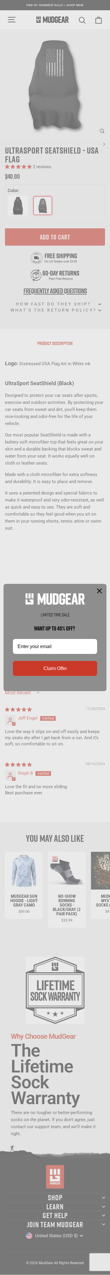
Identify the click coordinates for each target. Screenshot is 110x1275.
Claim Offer (55, 668)
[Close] (99, 591)
